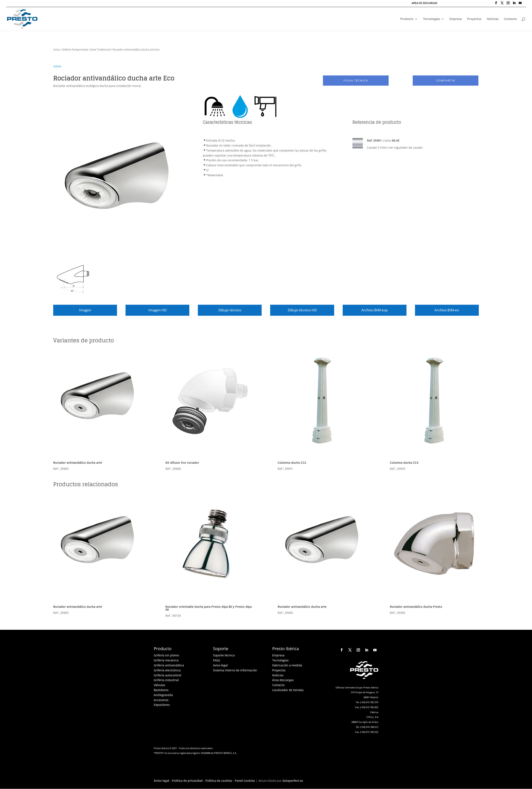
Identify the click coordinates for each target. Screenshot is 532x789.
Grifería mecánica (166, 660)
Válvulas (159, 685)
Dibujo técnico (229, 310)
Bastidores (161, 690)
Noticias (493, 19)
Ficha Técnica (356, 80)
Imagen (85, 310)
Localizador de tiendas (288, 690)
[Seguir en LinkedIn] (366, 650)
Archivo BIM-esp (374, 310)
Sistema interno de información (235, 670)
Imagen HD (157, 310)
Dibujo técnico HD (302, 310)
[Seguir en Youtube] (375, 650)
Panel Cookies (245, 781)
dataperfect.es (292, 781)
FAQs (216, 660)
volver (57, 66)
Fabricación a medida (287, 665)
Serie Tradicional (100, 49)
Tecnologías (431, 19)
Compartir (445, 80)
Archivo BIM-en (447, 310)
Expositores (162, 705)
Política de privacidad (187, 781)
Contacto (510, 19)
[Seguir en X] (350, 650)
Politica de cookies (218, 781)
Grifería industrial (166, 680)
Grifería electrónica (167, 670)
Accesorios (161, 700)
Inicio (56, 49)
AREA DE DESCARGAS (424, 3)
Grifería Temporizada (75, 49)
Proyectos (474, 19)
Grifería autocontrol (167, 675)
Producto (407, 19)
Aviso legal (220, 665)
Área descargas (283, 680)
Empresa (455, 19)
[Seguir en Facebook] (341, 650)
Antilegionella (163, 695)
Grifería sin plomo (166, 655)
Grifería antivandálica (169, 665)
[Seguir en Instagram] (358, 650)
